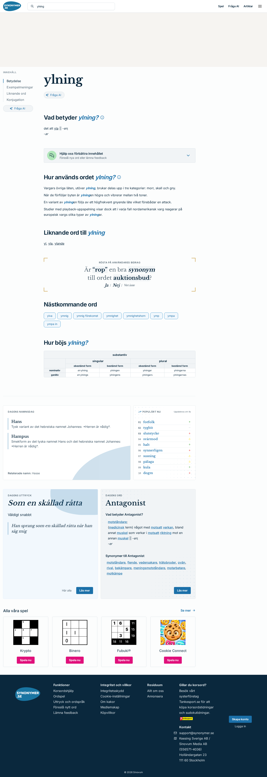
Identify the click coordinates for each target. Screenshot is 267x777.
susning (149, 456)
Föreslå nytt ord (64, 707)
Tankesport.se (189, 702)
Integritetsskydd (112, 691)
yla (56, 128)
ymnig (64, 315)
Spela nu (25, 660)
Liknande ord (16, 93)
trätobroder (167, 562)
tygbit (148, 428)
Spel (221, 6)
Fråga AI (233, 6)
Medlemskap (109, 707)
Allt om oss (155, 691)
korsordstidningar (201, 707)
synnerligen (152, 450)
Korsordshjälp (63, 691)
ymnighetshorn (135, 315)
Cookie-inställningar (115, 696)
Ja (106, 285)
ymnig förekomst (87, 315)
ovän (181, 562)
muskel (122, 533)
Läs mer (84, 590)
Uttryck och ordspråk (69, 702)
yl (45, 243)
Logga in (240, 726)
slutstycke (151, 433)
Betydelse (14, 81)
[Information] (102, 117)
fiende (132, 562)
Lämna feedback (65, 713)
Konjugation (15, 100)
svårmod (150, 439)
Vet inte (129, 285)
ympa (171, 315)
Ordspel (59, 696)
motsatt (156, 527)
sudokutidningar (197, 713)
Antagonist (126, 503)
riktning (165, 533)
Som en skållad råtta (45, 503)
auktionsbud (131, 277)
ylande (59, 243)
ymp (156, 315)
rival (110, 568)
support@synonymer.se (196, 733)
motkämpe (114, 573)
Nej (116, 285)
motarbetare (176, 568)
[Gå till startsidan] (12, 6)
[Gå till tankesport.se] (196, 718)
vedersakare (148, 562)
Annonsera (155, 696)
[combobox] (74, 6)
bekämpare (123, 568)
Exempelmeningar (20, 87)
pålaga (148, 462)
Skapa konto (240, 719)
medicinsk (116, 527)
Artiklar (248, 6)
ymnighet (112, 315)
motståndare (117, 522)
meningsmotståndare (149, 568)
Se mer (186, 610)
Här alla (67, 590)
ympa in (52, 324)
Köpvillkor (107, 713)
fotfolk (149, 422)
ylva (49, 315)
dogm (148, 473)
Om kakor (107, 702)
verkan (168, 527)
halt (146, 445)
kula (146, 467)
